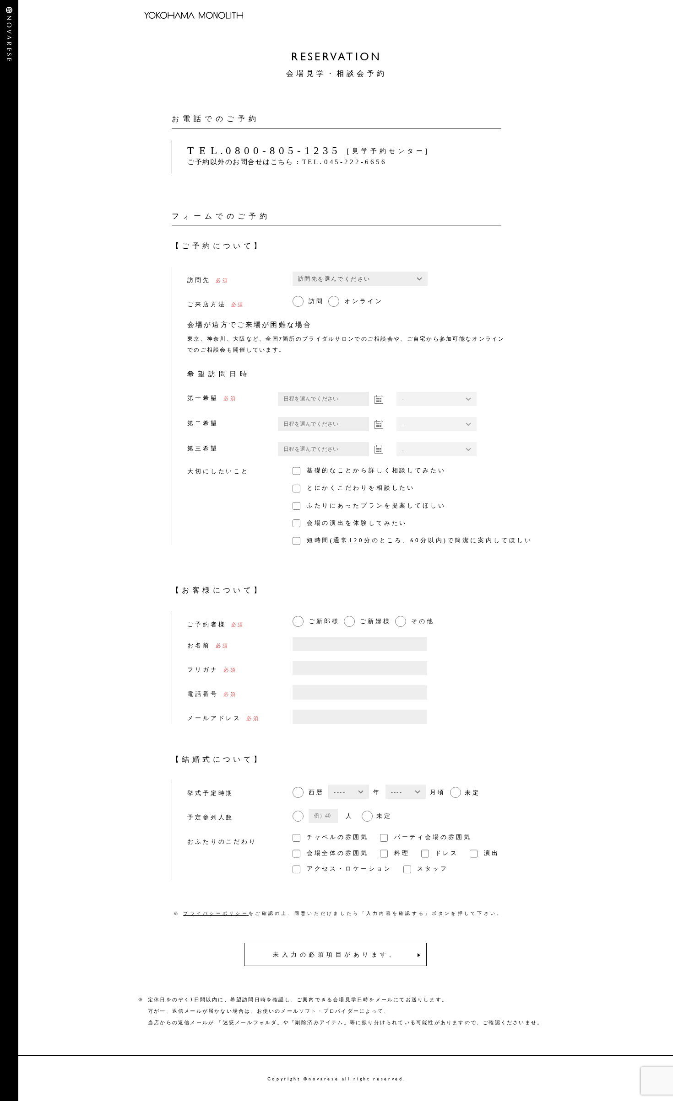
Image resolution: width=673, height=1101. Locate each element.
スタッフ (432, 868)
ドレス (446, 852)
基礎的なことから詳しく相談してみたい (376, 470)
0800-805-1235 (264, 150)
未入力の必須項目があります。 (335, 954)
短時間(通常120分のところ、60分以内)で (419, 540)
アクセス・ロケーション (349, 868)
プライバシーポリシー (216, 913)
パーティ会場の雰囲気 (433, 836)
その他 (422, 621)
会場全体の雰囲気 (338, 852)
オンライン (363, 301)
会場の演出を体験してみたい (357, 522)
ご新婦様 (375, 621)
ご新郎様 (324, 621)
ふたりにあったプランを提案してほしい (376, 505)
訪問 (316, 301)
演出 (491, 852)
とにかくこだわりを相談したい (361, 487)
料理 (401, 852)
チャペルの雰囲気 (338, 836)
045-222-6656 (344, 162)
